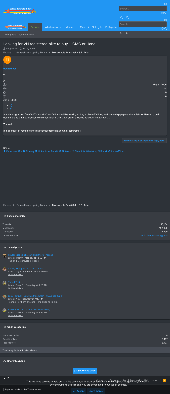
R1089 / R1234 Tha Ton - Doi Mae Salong (29, 309)
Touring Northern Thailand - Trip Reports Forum (32, 301)
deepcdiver (12, 48)
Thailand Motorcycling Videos (23, 260)
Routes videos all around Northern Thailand (30, 254)
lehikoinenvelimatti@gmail (154, 235)
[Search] (162, 12)
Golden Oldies (15, 274)
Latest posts (15, 247)
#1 (11, 108)
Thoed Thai (14, 282)
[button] (60, 27)
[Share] (11, 105)
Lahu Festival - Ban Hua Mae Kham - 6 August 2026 (35, 296)
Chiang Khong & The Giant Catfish (25, 268)
